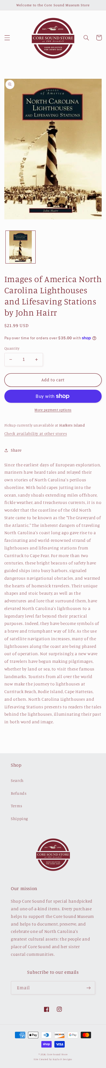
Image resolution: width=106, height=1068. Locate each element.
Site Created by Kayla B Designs (53, 1059)
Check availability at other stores (35, 433)
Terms (16, 805)
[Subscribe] (88, 987)
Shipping (19, 818)
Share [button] (16, 450)
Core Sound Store (57, 1054)
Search (17, 780)
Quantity (11, 348)
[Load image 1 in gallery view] (20, 247)
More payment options (53, 410)
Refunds (18, 793)
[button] (7, 37)
